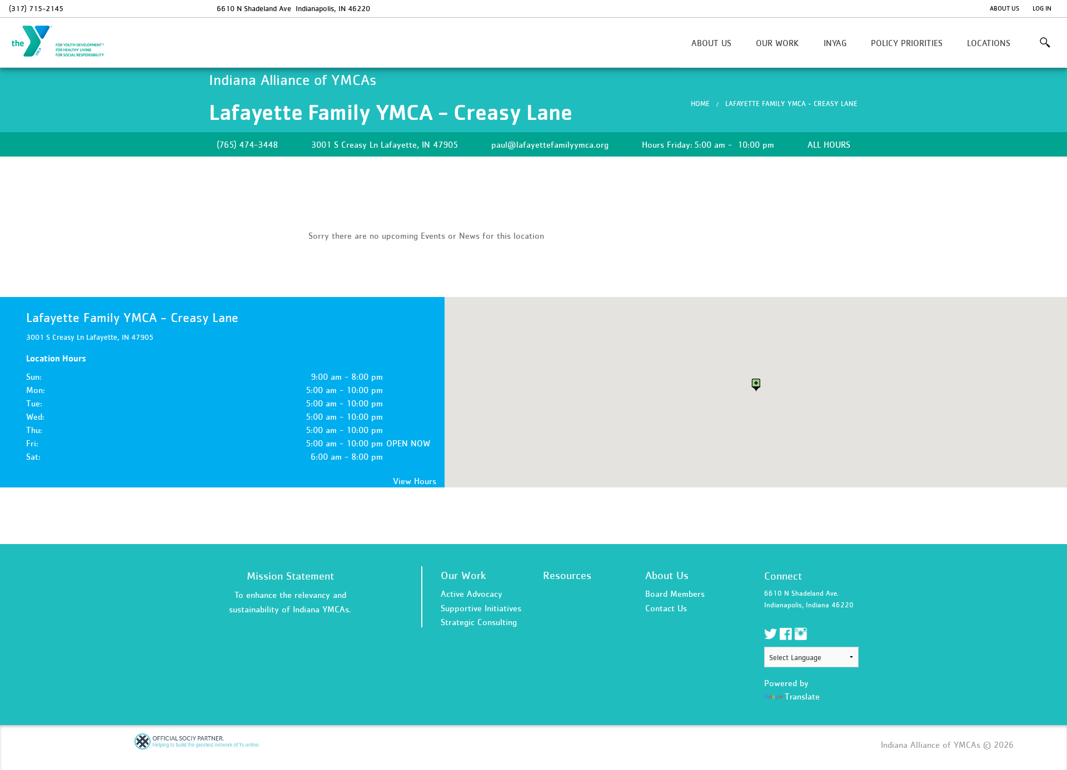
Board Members (675, 593)
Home (700, 103)
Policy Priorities (907, 43)
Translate (802, 696)
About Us (1004, 8)
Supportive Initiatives (481, 608)
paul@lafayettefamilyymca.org (550, 144)
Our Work (777, 43)
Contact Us (666, 608)
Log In (1042, 8)
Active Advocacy (471, 593)
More (1045, 43)
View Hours (414, 481)
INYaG (835, 43)
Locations (988, 43)
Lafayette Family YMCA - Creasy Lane (791, 103)
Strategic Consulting (479, 622)
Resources (567, 575)
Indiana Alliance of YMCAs (64, 41)
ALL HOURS (828, 144)
